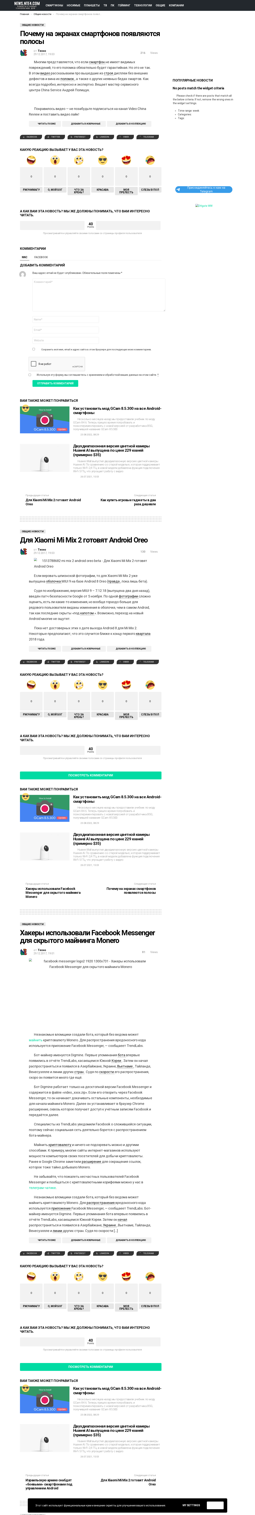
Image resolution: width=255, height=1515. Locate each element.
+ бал (52, 225)
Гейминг (124, 5)
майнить (35, 1040)
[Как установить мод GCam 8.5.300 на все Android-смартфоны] (44, 419)
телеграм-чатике (42, 1188)
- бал (128, 225)
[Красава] (25, 408)
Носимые (73, 5)
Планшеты (92, 5)
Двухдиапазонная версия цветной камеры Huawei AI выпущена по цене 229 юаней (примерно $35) (111, 450)
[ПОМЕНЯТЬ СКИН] (231, 5)
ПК (112, 5)
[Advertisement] (204, 46)
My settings (191, 1505)
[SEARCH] (243, 5)
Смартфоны (54, 5)
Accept (215, 1505)
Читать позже (47, 123)
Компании (176, 5)
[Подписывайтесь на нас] (237, 5)
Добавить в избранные (85, 123)
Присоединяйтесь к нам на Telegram (206, 189)
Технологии (143, 5)
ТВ (105, 5)
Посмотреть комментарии (90, 775)
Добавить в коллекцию (131, 123)
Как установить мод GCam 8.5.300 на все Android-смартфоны (117, 410)
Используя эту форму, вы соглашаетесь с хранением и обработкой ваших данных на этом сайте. (98, 374)
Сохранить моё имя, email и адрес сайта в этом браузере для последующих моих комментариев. (96, 349)
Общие (160, 5)
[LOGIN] (250, 5)
